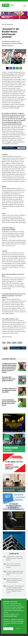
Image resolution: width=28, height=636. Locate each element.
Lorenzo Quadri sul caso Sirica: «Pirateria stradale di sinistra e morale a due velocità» (14, 580)
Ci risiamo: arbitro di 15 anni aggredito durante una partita (9, 390)
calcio (4, 342)
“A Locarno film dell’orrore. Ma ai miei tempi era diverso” (8, 378)
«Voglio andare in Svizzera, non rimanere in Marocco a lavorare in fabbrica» (14, 558)
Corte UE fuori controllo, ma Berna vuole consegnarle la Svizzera (13, 565)
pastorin (20, 342)
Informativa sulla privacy (10, 616)
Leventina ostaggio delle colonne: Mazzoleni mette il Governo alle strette (14, 573)
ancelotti (14, 342)
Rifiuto (18, 628)
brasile (8, 342)
